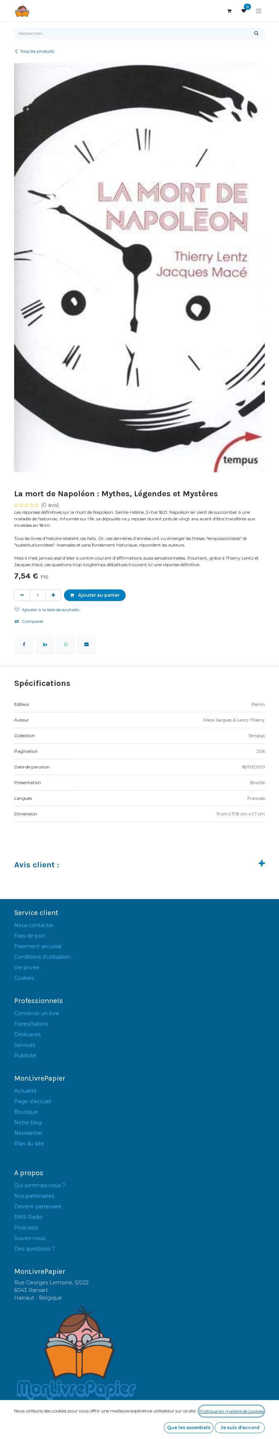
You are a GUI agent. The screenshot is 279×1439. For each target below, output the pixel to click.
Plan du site (29, 1143)
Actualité (25, 1091)
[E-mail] (86, 644)
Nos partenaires (34, 1196)
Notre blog (28, 1122)
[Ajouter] (53, 595)
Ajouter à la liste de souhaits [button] (50, 609)
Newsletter (28, 1133)
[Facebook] (24, 644)
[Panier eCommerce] (229, 11)
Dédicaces (27, 1034)
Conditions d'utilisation (42, 957)
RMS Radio (28, 1217)
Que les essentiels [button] (188, 1427)
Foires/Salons (31, 1024)
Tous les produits (37, 51)
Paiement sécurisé (38, 946)
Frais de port (29, 936)
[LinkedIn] (45, 644)
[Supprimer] (22, 595)
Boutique (26, 1112)
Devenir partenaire (37, 1206)
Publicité (25, 1055)
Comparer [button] (33, 621)
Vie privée (26, 967)
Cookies (24, 978)
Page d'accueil (32, 1101)
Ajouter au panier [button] (98, 595)
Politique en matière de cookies (231, 1411)
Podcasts (26, 1227)
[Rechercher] (256, 33)
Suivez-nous (29, 1238)
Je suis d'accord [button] (240, 1427)
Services (24, 1045)
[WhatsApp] (65, 644)
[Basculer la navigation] (258, 11)
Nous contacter (34, 925)
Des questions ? (34, 1248)
